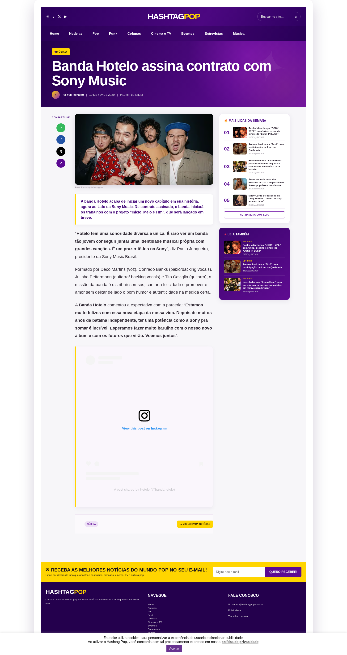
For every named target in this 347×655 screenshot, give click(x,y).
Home (54, 33)
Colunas (134, 33)
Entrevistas (214, 33)
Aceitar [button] (174, 648)
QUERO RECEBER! (283, 572)
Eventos (188, 33)
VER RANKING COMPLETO (254, 215)
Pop (96, 33)
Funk (113, 33)
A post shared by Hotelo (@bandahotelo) (144, 489)
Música (239, 33)
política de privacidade (239, 642)
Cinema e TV (161, 33)
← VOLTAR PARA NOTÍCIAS (195, 524)
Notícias (75, 33)
